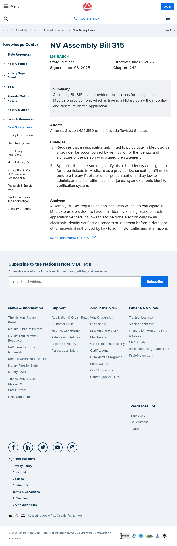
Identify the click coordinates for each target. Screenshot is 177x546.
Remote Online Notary (18, 98)
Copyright (19, 472)
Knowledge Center (26, 30)
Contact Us (20, 485)
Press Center (17, 390)
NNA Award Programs (106, 357)
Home (5, 30)
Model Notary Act (19, 162)
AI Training (20, 498)
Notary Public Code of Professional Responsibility (20, 174)
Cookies (18, 479)
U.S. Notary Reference (15, 153)
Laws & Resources (55, 30)
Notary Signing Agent (18, 75)
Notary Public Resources (25, 329)
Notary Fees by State (23, 365)
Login (167, 6)
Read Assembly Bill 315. (70, 237)
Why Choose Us (101, 317)
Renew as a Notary (65, 350)
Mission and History (104, 331)
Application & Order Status (70, 317)
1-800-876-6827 (88, 19)
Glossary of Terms (19, 209)
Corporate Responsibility (107, 344)
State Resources (19, 54)
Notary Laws (17, 372)
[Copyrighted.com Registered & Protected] (125, 535)
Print (173, 30)
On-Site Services (101, 370)
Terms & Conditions (26, 492)
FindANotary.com (141, 355)
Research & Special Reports (20, 187)
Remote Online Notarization (27, 359)
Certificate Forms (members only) (19, 199)
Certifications (99, 350)
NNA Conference (20, 397)
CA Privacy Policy (25, 505)
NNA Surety (137, 342)
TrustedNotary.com (142, 317)
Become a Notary (64, 344)
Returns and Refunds (66, 337)
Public (134, 429)
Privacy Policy (22, 466)
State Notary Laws (19, 143)
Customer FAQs (62, 324)
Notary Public (17, 64)
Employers (137, 416)
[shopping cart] (146, 18)
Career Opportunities (105, 377)
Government (139, 422)
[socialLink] (14, 449)
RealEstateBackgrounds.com (149, 349)
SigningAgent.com (142, 324)
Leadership (98, 324)
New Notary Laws (84, 30)
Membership (99, 337)
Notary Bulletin (18, 110)
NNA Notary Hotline (66, 331)
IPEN (10, 87)
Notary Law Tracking (21, 135)
